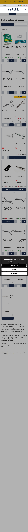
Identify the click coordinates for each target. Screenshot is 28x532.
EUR (19, 5)
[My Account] (23, 10)
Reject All (14, 269)
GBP (24, 5)
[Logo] (14, 9)
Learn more (7, 259)
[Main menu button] (2, 10)
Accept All (14, 273)
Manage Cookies (14, 265)
